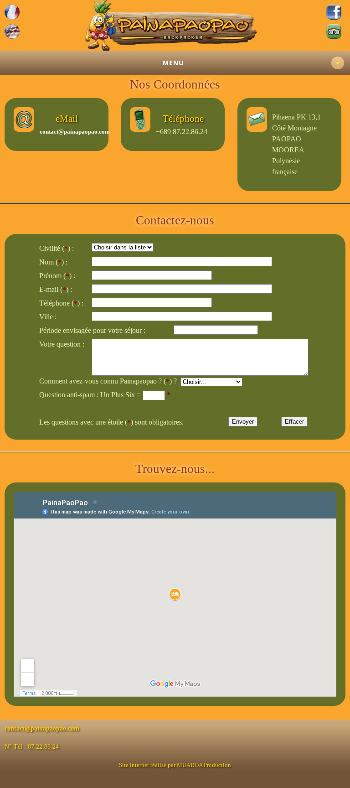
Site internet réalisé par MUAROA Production (175, 765)
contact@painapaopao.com (75, 131)
